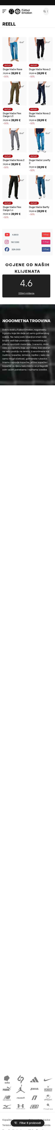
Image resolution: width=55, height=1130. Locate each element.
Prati (47, 234)
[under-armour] (20, 1106)
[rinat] (34, 1097)
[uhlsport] (48, 1097)
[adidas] (34, 1079)
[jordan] (20, 1088)
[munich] (48, 1088)
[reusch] (20, 1097)
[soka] (6, 1079)
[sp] (20, 1079)
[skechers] (34, 1106)
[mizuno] (6, 1106)
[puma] (6, 1088)
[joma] (34, 1088)
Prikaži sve (48, 1109)
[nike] (48, 1079)
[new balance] (6, 1097)
